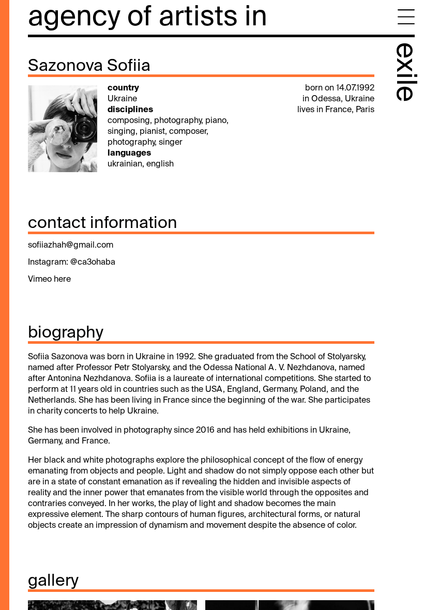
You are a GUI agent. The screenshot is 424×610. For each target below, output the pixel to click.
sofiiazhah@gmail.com (70, 245)
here (62, 280)
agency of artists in (147, 18)
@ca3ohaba (92, 262)
